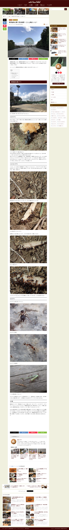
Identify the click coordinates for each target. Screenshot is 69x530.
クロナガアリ (54, 121)
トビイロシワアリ (15, 75)
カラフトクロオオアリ (61, 121)
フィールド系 (17, 466)
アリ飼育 (52, 94)
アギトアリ (53, 119)
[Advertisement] (19, 423)
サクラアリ (60, 117)
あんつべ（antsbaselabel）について (11, 528)
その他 (14, 77)
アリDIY (52, 89)
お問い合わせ (27, 528)
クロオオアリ (54, 107)
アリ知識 (11, 466)
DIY (65, 117)
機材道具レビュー (54, 102)
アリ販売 (59, 119)
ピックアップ (54, 125)
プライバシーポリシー (20, 528)
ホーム (3, 528)
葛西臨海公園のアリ (14, 73)
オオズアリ (14, 76)
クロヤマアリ (15, 74)
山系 (51, 99)
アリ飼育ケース (60, 125)
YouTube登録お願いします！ (58, 83)
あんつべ (46, 24)
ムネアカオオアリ (61, 107)
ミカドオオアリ (54, 117)
